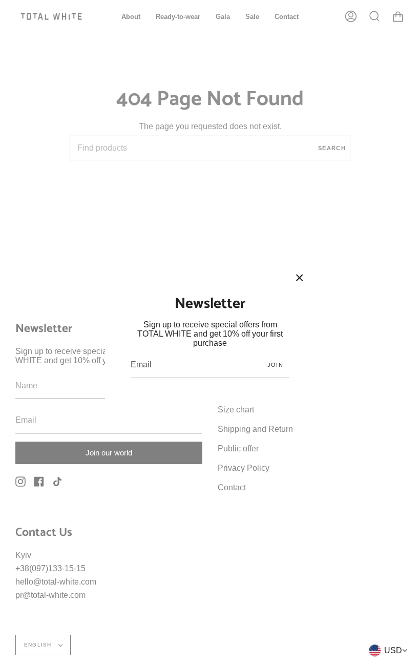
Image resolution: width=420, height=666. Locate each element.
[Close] (300, 278)
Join (275, 365)
